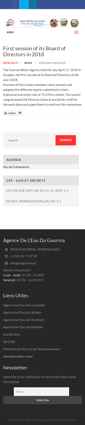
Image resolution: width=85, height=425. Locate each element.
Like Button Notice (14, 356)
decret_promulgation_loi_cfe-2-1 (33, 201)
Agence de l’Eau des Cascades (24, 305)
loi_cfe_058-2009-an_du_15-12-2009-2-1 (37, 190)
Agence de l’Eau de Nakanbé (23, 327)
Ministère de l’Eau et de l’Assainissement (31, 349)
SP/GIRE (9, 342)
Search (66, 140)
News (28, 63)
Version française (52, 63)
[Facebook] (15, 4)
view (29, 356)
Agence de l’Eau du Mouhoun (23, 320)
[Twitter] (24, 4)
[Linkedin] (32, 4)
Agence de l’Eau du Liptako (22, 312)
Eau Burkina (11, 334)
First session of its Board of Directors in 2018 (34, 51)
